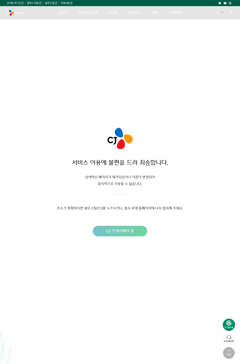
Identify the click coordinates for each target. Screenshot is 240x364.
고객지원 (175, 13)
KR (217, 12)
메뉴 (231, 12)
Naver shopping (219, 3)
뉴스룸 (113, 13)
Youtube (225, 3)
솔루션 (63, 13)
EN (222, 12)
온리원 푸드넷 (13, 3)
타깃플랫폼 (229, 327)
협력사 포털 (32, 3)
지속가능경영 (88, 13)
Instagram (230, 3)
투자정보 (134, 13)
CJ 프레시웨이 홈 (120, 231)
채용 (155, 13)
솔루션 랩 (49, 3)
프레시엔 (65, 3)
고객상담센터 (229, 341)
